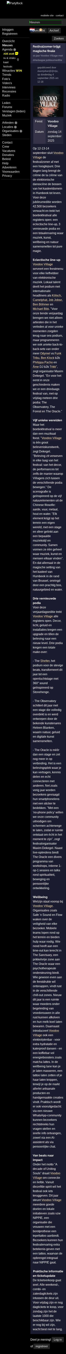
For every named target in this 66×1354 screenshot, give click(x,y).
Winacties (12, 70)
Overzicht (8, 41)
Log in (58, 1339)
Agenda (7, 49)
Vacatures (8, 150)
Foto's (6, 79)
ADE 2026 (8, 53)
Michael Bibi (41, 308)
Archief (54, 30)
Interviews (8, 87)
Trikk (53, 366)
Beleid (6, 159)
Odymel (45, 353)
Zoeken (59, 38)
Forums (7, 107)
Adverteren (9, 167)
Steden (7, 135)
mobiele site (47, 15)
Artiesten (8, 122)
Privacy (7, 175)
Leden (6, 103)
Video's (7, 83)
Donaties (8, 155)
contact (60, 15)
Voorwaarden (11, 171)
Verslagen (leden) (13, 111)
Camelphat (40, 300)
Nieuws (7, 45)
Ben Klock (47, 357)
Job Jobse (55, 300)
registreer (42, 1346)
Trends (6, 74)
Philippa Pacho (43, 362)
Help (5, 163)
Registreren (9, 33)
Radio (6, 95)
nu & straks (9, 58)
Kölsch (56, 295)
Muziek (7, 115)
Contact (7, 142)
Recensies (9, 91)
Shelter (45, 660)
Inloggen (8, 29)
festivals (7, 66)
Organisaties (10, 131)
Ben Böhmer (41, 304)
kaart (6, 62)
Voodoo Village (43, 264)
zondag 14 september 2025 (54, 136)
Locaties (7, 126)
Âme (36, 366)
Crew (5, 146)
